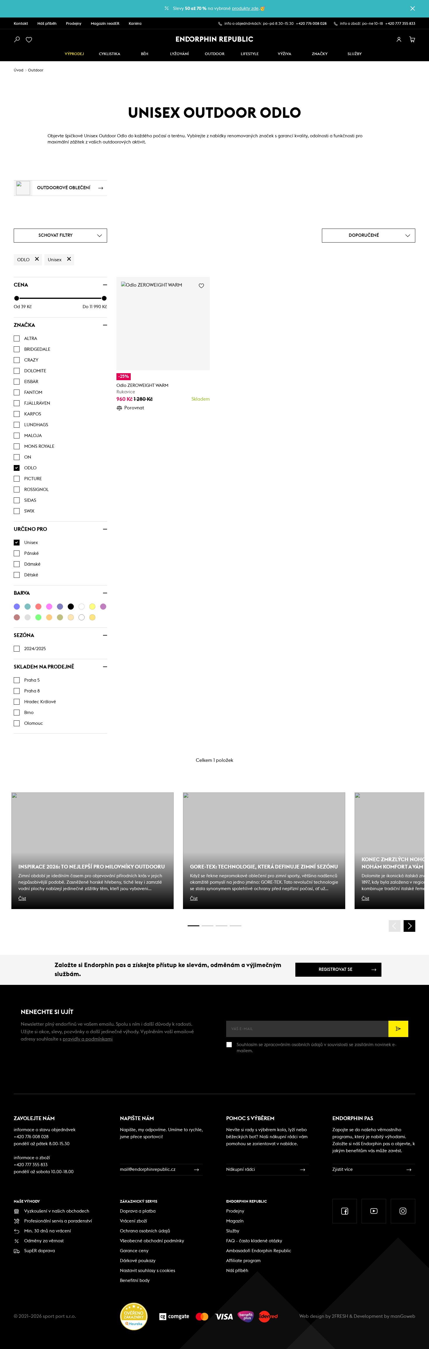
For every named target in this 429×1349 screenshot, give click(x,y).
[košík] (412, 39)
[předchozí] (394, 926)
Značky (319, 54)
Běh (144, 54)
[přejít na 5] (221, 925)
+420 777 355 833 (400, 24)
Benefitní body (135, 1280)
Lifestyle (250, 54)
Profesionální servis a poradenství (58, 1221)
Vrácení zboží (133, 1221)
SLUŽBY (355, 54)
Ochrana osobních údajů (145, 1231)
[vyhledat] (16, 39)
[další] (409, 926)
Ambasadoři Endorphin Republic (258, 1251)
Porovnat (134, 408)
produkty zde (245, 8)
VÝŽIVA (284, 54)
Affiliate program (243, 1261)
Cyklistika (109, 54)
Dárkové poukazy (138, 1261)
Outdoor (214, 54)
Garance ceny (134, 1251)
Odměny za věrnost (44, 1241)
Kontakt (21, 24)
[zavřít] (412, 8)
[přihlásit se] (399, 39)
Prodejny (73, 24)
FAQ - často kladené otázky (254, 1241)
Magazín (235, 1221)
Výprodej (74, 54)
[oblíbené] (30, 39)
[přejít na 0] (193, 925)
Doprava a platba (138, 1211)
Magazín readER (105, 24)
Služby (232, 1231)
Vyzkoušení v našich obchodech (56, 1211)
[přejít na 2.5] (207, 925)
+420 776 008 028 (311, 24)
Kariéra (135, 24)
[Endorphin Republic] (214, 39)
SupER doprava (39, 1251)
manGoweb (402, 1316)
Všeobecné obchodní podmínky (152, 1241)
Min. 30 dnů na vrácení (47, 1231)
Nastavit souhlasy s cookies (147, 1271)
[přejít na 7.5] (235, 925)
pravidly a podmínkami (88, 1039)
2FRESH (340, 1316)
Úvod (18, 70)
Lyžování (179, 54)
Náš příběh (47, 24)
